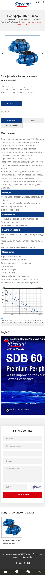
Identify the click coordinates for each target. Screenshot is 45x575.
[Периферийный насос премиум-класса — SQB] (11, 527)
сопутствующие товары (17, 512)
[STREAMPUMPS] (22, 4)
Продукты (11, 19)
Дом (5, 19)
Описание (11, 121)
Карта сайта (28, 557)
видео (33, 121)
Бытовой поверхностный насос (28, 19)
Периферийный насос (9, 22)
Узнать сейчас (11, 103)
